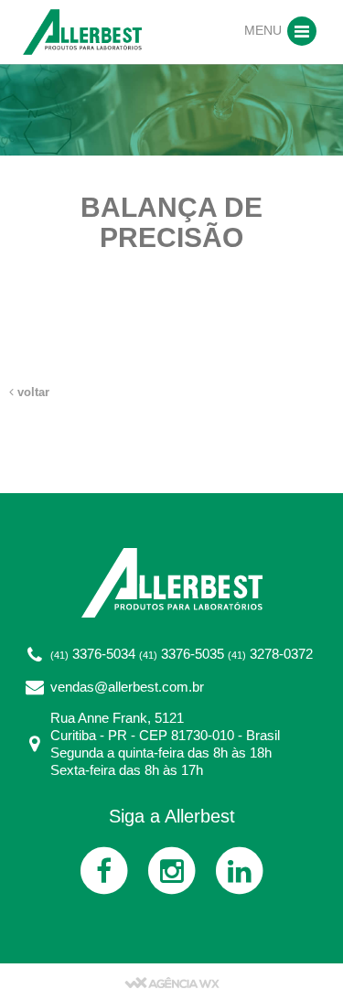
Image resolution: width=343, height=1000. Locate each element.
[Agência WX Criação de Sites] (172, 981)
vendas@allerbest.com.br (127, 686)
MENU (264, 30)
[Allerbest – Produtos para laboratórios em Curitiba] (82, 31)
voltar (31, 392)
